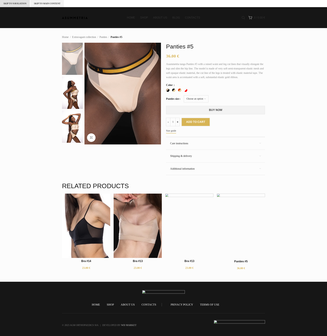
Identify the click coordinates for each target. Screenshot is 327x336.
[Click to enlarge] (91, 137)
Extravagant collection (84, 37)
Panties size (172, 98)
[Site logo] (75, 17)
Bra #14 (86, 261)
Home (65, 37)
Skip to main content (47, 3)
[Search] (243, 17)
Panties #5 (241, 261)
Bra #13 (138, 261)
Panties (103, 37)
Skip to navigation (14, 3)
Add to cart (195, 121)
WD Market (128, 325)
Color (169, 85)
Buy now (215, 110)
